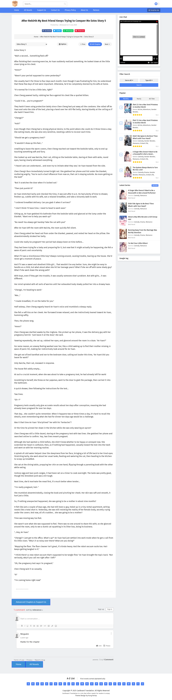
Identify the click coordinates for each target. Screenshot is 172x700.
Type (148, 80)
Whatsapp (69, 31)
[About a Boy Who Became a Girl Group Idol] (123, 225)
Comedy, (141, 141)
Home (18, 664)
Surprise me (154, 10)
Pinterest (80, 31)
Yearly (139, 99)
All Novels (34, 664)
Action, (140, 109)
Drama (142, 222)
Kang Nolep (92, 695)
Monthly (126, 99)
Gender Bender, (149, 141)
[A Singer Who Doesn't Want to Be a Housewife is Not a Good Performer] (123, 199)
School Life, (144, 143)
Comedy (137, 195)
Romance (143, 195)
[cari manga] (65, 4)
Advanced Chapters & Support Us (31, 602)
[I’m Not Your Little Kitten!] (123, 252)
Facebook (47, 31)
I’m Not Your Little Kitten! (138, 243)
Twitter (58, 31)
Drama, (147, 172)
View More (155, 185)
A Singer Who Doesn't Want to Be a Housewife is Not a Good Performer (145, 154)
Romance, (136, 143)
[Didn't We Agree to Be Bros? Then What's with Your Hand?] (123, 212)
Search (139, 85)
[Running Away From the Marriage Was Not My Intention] (123, 238)
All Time (152, 99)
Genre (128, 80)
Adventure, (147, 109)
